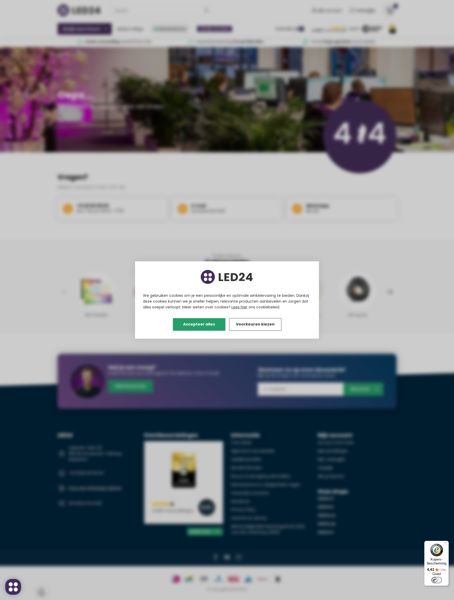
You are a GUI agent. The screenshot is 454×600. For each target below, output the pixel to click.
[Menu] (445, 544)
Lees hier (239, 307)
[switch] (436, 580)
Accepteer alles (199, 324)
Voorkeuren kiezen (255, 324)
